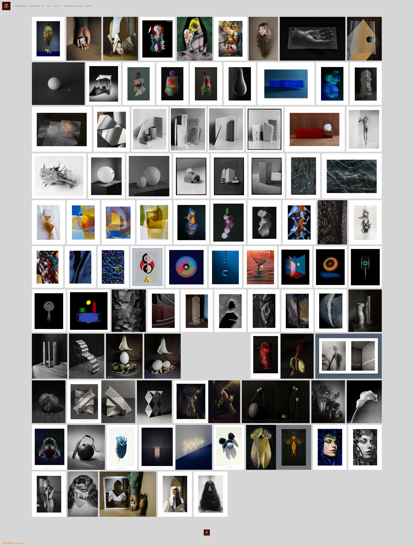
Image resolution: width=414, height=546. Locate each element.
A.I (43, 6)
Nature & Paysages (73, 6)
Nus (48, 6)
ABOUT (89, 6)
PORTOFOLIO (21, 6)
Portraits (34, 6)
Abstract (57, 6)
